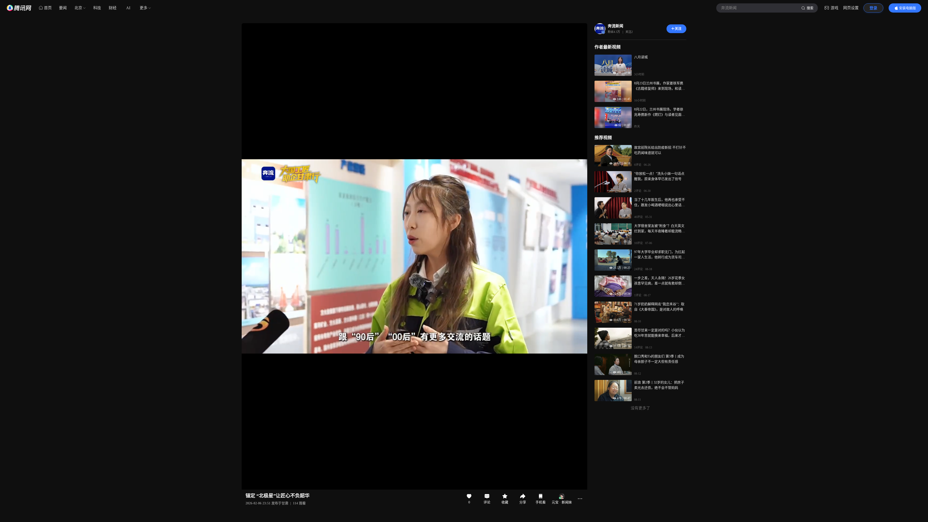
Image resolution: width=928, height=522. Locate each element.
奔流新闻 (615, 26)
